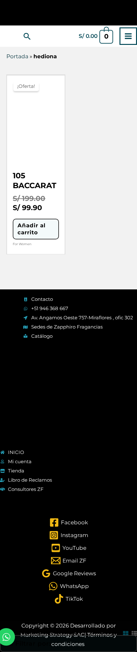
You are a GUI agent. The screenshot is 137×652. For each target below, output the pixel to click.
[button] (27, 36)
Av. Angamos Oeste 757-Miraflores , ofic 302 (82, 318)
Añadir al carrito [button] (32, 229)
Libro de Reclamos (30, 480)
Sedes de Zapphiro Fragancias (67, 327)
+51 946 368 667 (49, 308)
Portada (17, 56)
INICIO (16, 452)
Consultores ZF (26, 489)
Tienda (16, 471)
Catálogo (42, 336)
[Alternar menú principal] (128, 36)
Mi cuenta (20, 461)
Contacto (42, 299)
